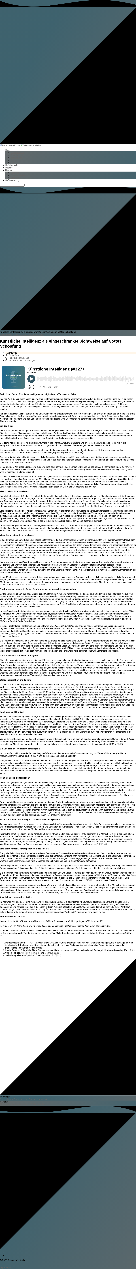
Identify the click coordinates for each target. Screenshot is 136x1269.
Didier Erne (14, 355)
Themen (14, 160)
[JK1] (58, 955)
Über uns (9, 170)
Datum (14, 162)
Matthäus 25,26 (52, 953)
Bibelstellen (16, 157)
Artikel (9, 334)
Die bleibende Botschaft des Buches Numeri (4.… (24, 1099)
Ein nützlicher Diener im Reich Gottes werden (22, 1104)
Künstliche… (38, 334)
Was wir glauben (18, 175)
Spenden (15, 178)
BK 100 (12, 360)
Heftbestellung (12, 180)
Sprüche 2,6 (31, 955)
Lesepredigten (17, 152)
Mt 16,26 (103, 844)
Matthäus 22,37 (48, 955)
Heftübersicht (11, 165)
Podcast (9, 167)
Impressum (5, 1267)
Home (3, 334)
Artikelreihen (16, 155)
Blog (7, 150)
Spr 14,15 (20, 484)
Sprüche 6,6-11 (33, 953)
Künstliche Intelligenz (23, 334)
